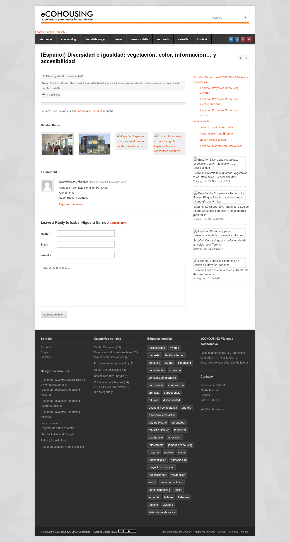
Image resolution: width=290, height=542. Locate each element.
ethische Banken (159, 430)
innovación (174, 437)
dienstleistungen (95, 39)
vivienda (168, 504)
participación (179, 460)
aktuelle (183, 39)
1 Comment (53, 94)
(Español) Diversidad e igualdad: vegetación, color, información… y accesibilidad (220, 175)
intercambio (156, 445)
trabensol (184, 497)
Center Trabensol (104, 347)
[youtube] (249, 39)
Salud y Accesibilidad (212, 139)
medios (168, 452)
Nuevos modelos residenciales (113, 352)
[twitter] (231, 39)
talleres (168, 497)
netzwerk (163, 39)
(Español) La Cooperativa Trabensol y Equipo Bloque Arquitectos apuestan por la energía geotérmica (221, 211)
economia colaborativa (163, 407)
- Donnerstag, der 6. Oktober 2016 (108, 181)
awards (174, 347)
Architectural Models (57, 83)
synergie (154, 497)
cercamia (154, 362)
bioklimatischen (174, 355)
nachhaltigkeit (157, 460)
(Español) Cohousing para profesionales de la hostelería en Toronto (219, 242)
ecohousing (68, 39)
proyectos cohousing (161, 467)
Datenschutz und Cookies (177, 531)
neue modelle (139, 39)
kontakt (202, 39)
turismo (153, 504)
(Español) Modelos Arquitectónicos (220, 146)
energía (186, 407)
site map (233, 531)
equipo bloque (158, 422)
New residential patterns (139, 83)
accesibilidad (157, 347)
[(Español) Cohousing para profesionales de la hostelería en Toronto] (94, 144)
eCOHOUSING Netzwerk (109, 387)
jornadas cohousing (180, 445)
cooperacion (176, 385)
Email (45, 244)
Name (45, 233)
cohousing (184, 362)
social (178, 489)
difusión (154, 400)
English (81, 111)
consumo (175, 370)
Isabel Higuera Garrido (89, 222)
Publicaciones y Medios (108, 382)
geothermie (156, 437)
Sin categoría (102, 392)
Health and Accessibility (83, 83)
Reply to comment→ (71, 204)
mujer (181, 452)
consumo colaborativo (162, 377)
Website (46, 255)
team (118, 39)
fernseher (180, 430)
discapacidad (171, 400)
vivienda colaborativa (162, 512)
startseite (45, 39)
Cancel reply (118, 223)
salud (152, 482)
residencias (178, 475)
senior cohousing (159, 489)
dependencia (172, 392)
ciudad (169, 362)
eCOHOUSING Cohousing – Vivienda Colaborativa (89, 531)
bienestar (154, 355)
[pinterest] (243, 39)
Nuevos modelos (162, 83)
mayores (154, 452)
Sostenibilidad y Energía (109, 376)
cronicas (154, 392)
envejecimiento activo (162, 415)
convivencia (156, 385)
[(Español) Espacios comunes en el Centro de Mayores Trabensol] (132, 140)
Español (97, 111)
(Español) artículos (204, 531)
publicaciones (157, 475)
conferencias (157, 370)
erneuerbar (178, 422)
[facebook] (237, 39)
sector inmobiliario (171, 482)
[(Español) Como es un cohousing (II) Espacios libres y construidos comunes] (169, 143)
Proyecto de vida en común (216, 127)
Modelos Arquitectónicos (110, 83)
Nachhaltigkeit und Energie (216, 133)
